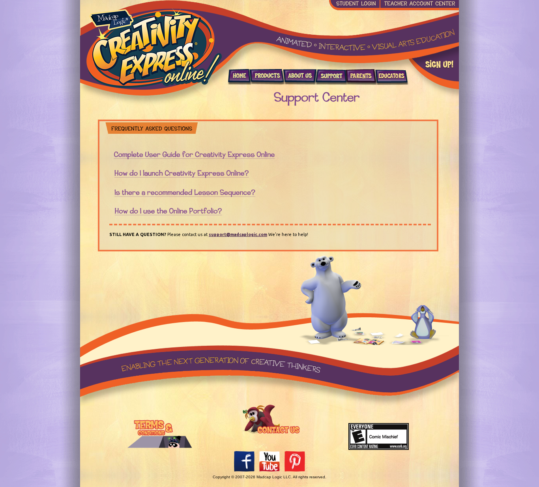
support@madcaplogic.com (238, 234)
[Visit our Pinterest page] (294, 470)
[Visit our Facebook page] (246, 470)
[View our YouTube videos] (271, 470)
